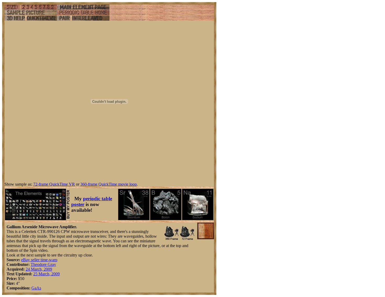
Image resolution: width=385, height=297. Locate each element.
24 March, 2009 (39, 269)
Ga (33, 288)
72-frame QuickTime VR (54, 184)
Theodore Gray (43, 264)
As (38, 288)
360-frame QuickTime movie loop (108, 184)
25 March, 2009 (46, 274)
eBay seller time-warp (39, 260)
